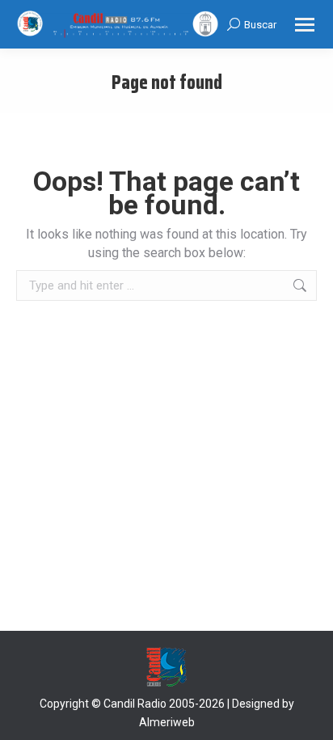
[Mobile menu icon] (305, 24)
